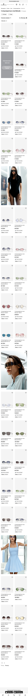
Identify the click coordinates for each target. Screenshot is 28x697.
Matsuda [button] (3, 20)
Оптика (4, 14)
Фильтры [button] (24, 17)
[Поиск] (19, 4)
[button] (23, 4)
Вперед (7, 665)
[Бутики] (16, 4)
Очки (11, 14)
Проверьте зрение (7, 67)
